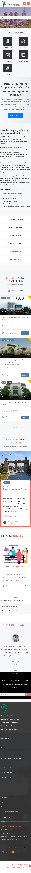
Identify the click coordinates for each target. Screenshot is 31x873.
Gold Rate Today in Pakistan (10, 729)
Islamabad (4, 836)
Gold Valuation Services (6, 777)
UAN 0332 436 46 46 (7, 830)
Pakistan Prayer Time (7, 716)
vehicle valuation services (7, 772)
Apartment (7, 61)
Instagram (5, 852)
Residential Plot (8, 47)
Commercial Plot (23, 61)
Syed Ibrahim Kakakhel (12, 521)
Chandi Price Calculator (6, 807)
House (23, 47)
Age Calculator (4, 802)
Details (24, 333)
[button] (14, 597)
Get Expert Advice (15, 116)
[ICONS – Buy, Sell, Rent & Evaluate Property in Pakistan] (10, 3)
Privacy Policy (21, 867)
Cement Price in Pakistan (8, 726)
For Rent (14, 290)
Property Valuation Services (7, 767)
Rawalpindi (12, 836)
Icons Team (8, 331)
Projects (8, 74)
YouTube (15, 852)
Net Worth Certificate (6, 782)
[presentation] (14, 426)
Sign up (29, 695)
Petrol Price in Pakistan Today (10, 719)
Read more (17, 580)
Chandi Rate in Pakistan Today (10, 722)
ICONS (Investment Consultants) (20, 864)
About (2, 747)
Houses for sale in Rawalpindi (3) (10, 610)
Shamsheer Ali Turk (13, 586)
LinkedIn (16, 847)
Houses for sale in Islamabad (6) (9, 606)
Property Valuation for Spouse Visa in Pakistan (15, 570)
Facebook (6, 847)
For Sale (20, 290)
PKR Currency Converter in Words (9, 811)
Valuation (20, 566)
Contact (3, 752)
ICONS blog (4, 797)
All (9, 290)
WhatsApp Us (5, 833)
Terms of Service (11, 867)
